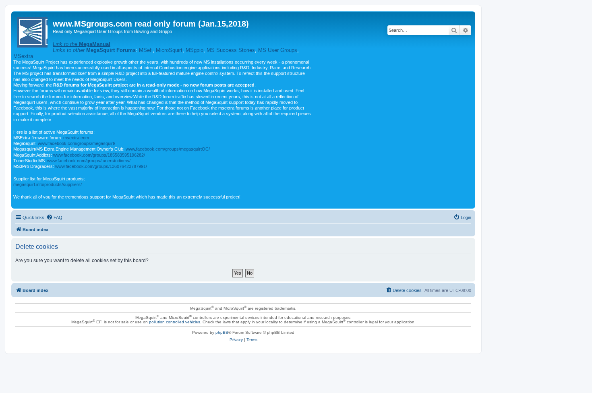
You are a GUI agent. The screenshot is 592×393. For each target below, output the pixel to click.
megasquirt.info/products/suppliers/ (47, 184)
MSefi (146, 50)
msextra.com (76, 137)
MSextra (23, 56)
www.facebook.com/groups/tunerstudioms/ (88, 160)
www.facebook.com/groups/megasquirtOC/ (168, 149)
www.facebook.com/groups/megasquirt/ (76, 143)
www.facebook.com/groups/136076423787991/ (101, 166)
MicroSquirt (169, 50)
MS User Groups (277, 50)
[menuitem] (54, 217)
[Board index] (33, 30)
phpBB (221, 332)
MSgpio (194, 50)
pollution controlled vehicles (174, 322)
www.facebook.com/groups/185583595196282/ (99, 155)
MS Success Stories (231, 50)
